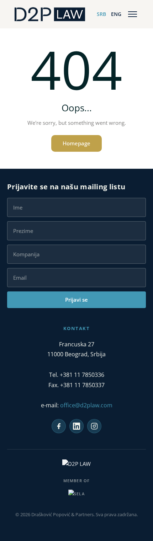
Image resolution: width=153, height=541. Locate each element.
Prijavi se (76, 299)
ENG (116, 14)
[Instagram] (94, 426)
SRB (101, 14)
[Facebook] (59, 426)
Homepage (76, 143)
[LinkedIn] (76, 426)
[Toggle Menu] (132, 14)
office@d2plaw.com (86, 405)
